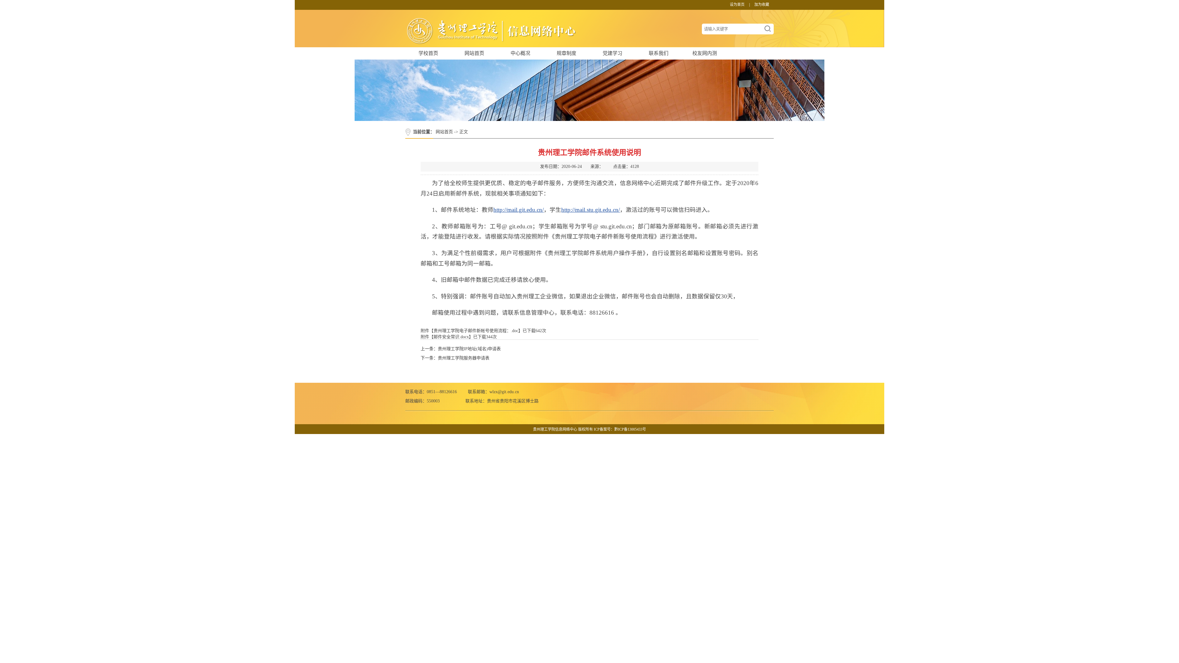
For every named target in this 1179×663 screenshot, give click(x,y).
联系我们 (658, 53)
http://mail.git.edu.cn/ (518, 210)
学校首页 (428, 53)
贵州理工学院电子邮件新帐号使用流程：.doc (476, 330)
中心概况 (520, 53)
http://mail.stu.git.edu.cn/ (590, 210)
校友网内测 (704, 53)
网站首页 (474, 53)
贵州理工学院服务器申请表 (463, 358)
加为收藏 (761, 4)
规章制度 (566, 53)
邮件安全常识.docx (451, 337)
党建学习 (612, 53)
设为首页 (737, 4)
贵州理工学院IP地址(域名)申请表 (469, 349)
